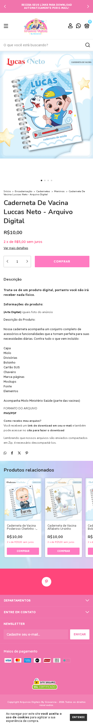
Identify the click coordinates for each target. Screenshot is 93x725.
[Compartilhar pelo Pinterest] (27, 453)
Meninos (59, 191)
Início (7, 191)
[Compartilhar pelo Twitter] (19, 453)
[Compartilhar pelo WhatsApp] (5, 453)
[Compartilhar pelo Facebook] (12, 453)
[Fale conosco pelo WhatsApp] (78, 26)
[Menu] (7, 26)
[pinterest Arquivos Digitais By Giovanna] (46, 581)
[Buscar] (87, 45)
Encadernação (23, 191)
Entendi (78, 717)
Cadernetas (43, 191)
